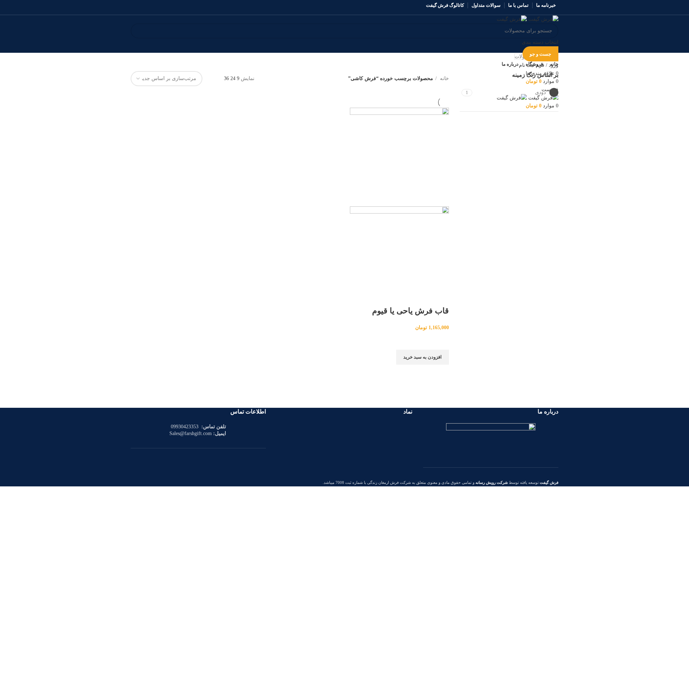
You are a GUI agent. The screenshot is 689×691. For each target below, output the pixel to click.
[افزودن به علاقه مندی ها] (440, 341)
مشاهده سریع (440, 374)
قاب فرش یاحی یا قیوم (410, 310)
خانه (444, 78)
